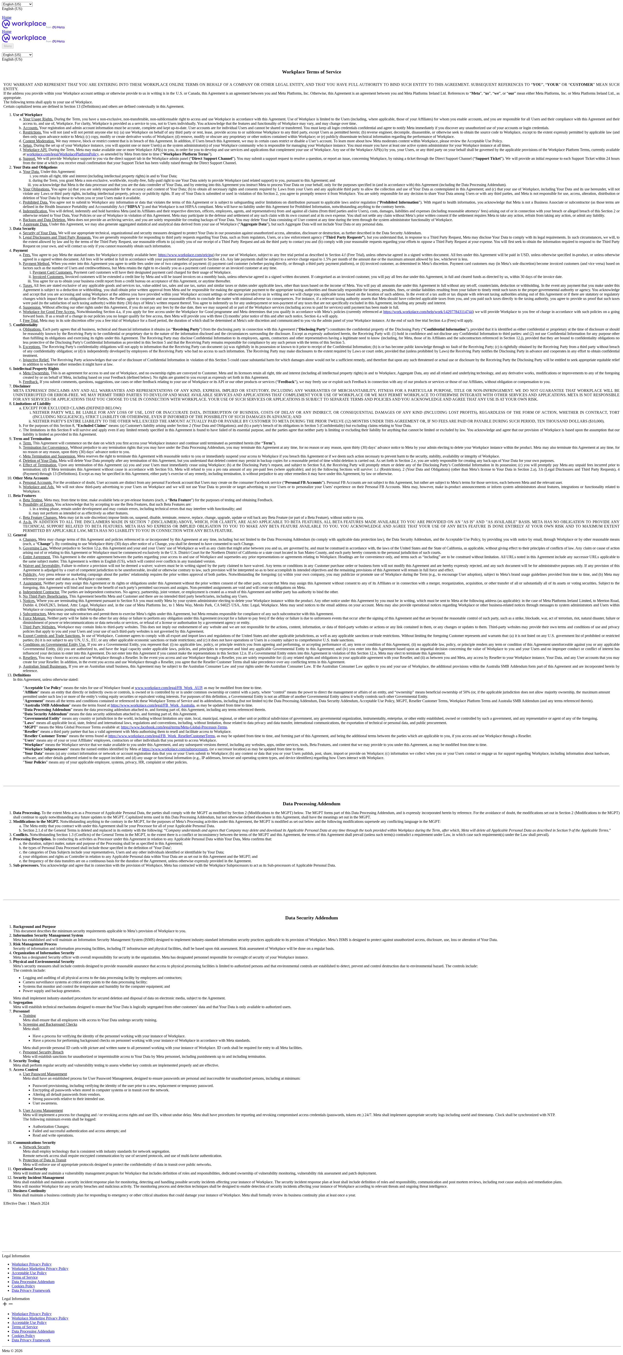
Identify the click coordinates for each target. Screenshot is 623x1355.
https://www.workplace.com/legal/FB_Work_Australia (152, 705)
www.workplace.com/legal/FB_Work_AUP (168, 688)
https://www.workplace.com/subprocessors (175, 749)
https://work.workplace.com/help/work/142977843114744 (428, 312)
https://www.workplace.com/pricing (185, 255)
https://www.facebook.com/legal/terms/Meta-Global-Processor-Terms (174, 727)
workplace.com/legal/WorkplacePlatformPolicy (63, 154)
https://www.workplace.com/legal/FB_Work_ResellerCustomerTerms (161, 736)
